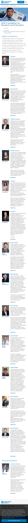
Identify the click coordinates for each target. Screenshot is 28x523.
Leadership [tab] (6, 30)
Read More (12, 85)
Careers (21, 1)
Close (26, 506)
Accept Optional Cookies (14, 520)
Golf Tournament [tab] (7, 32)
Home (2, 5)
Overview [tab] (6, 28)
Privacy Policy (19, 517)
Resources (7, 5)
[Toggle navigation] (26, 2)
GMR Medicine (13, 5)
